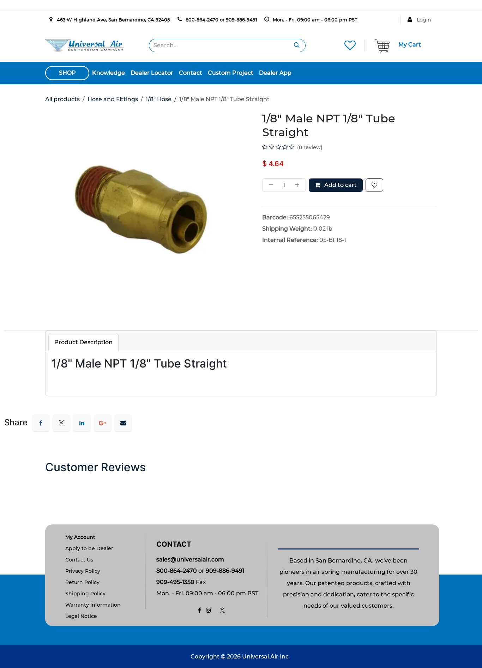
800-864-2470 (202, 19)
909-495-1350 (175, 582)
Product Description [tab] (83, 342)
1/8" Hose (158, 99)
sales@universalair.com (190, 559)
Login (424, 20)
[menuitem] (108, 73)
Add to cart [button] (340, 185)
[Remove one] (270, 185)
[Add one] (298, 185)
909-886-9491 (241, 19)
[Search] (297, 45)
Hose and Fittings (113, 99)
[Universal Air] (84, 45)
